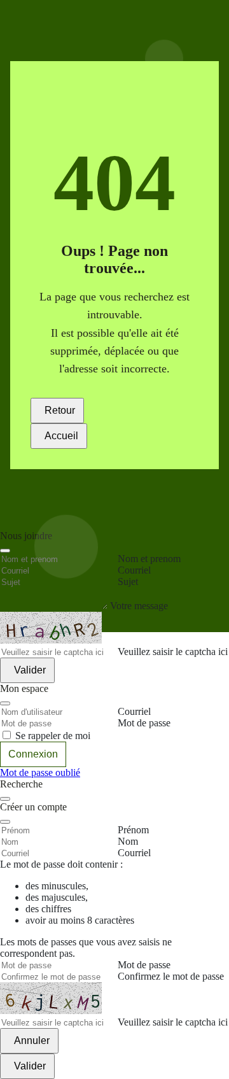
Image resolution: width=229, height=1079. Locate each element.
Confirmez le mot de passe (171, 976)
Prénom (133, 829)
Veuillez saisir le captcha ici (173, 1022)
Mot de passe (144, 964)
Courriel (134, 852)
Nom (128, 841)
